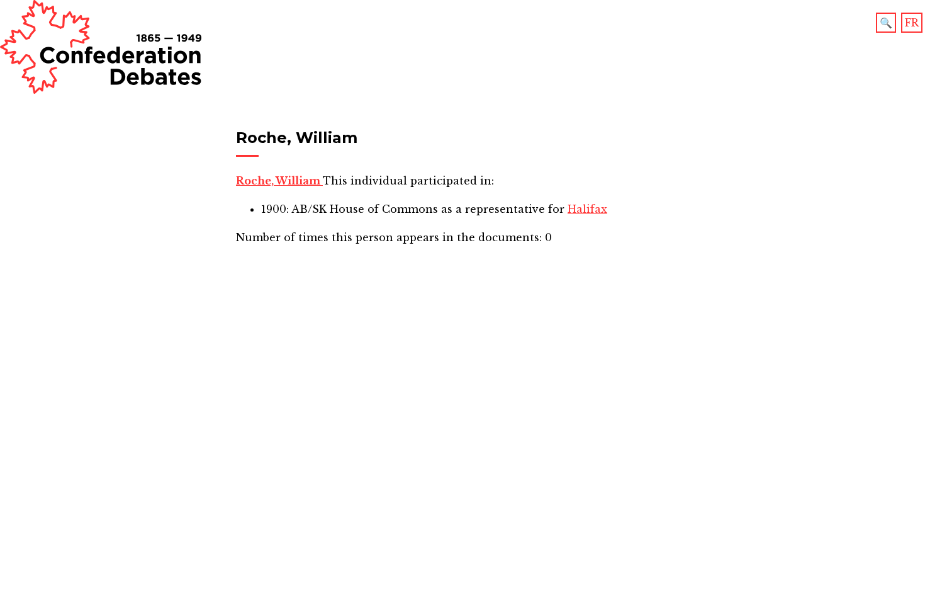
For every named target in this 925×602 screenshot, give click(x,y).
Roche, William (279, 180)
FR (912, 22)
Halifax (587, 209)
